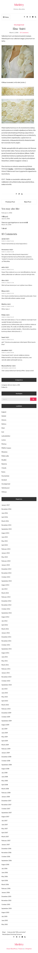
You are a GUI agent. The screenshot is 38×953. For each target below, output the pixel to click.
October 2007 (6, 808)
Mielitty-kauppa (6, 448)
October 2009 (6, 717)
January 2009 (6, 753)
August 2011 (5, 653)
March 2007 (5, 836)
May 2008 (5, 780)
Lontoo (4, 440)
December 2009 (6, 713)
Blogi (3, 932)
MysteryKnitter (7, 366)
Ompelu (4, 468)
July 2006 (4, 868)
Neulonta (4, 464)
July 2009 (4, 729)
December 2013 (6, 569)
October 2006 (6, 856)
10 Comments (24, 32)
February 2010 (6, 709)
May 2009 (5, 737)
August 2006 (5, 864)
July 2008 (4, 772)
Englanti (4, 412)
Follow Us (4, 387)
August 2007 (5, 816)
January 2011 (6, 673)
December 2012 (6, 601)
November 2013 (6, 573)
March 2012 (5, 629)
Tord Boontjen (30, 169)
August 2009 (5, 725)
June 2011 (5, 657)
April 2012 (5, 625)
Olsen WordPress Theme (14, 949)
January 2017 (6, 505)
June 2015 (5, 537)
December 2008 (6, 757)
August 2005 (5, 912)
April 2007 (5, 832)
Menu (6, 17)
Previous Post (10, 202)
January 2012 (6, 633)
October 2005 (6, 904)
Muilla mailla (5, 456)
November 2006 (6, 852)
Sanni (3, 337)
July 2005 (4, 916)
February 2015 (6, 549)
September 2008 (7, 764)
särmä (3, 239)
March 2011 (5, 665)
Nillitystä (5, 216)
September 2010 (7, 685)
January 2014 (6, 565)
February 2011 (6, 669)
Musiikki (4, 460)
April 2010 (5, 701)
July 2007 (4, 820)
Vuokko (10, 169)
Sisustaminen (5, 476)
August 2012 (5, 617)
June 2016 (5, 513)
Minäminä (4, 452)
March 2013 (5, 593)
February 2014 (6, 561)
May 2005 (5, 924)
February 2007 (6, 840)
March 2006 (5, 884)
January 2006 (6, 892)
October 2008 (6, 760)
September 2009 (7, 721)
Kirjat (3, 428)
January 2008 (6, 796)
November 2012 (6, 605)
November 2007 (6, 804)
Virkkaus (4, 492)
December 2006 (6, 848)
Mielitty (19, 4)
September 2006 (7, 860)
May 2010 (5, 697)
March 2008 (5, 788)
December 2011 (6, 637)
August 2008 (5, 768)
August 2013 (5, 585)
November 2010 (6, 677)
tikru (3, 280)
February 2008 (6, 792)
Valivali (4, 228)
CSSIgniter (28, 949)
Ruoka (3, 472)
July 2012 (4, 621)
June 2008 (5, 776)
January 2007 (6, 844)
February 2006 (6, 888)
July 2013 (4, 589)
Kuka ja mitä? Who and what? (16, 932)
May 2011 (5, 661)
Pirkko (4, 315)
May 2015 (5, 541)
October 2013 (6, 577)
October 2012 (6, 609)
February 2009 (6, 749)
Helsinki (4, 416)
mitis (3, 267)
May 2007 (5, 828)
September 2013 (7, 581)
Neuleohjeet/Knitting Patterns (12, 934)
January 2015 (6, 553)
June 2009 (5, 733)
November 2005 (6, 900)
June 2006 (5, 872)
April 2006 (5, 880)
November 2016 (6, 509)
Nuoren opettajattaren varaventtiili (15, 222)
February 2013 (6, 597)
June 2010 (5, 693)
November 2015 (6, 525)
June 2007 (5, 824)
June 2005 (5, 920)
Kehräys (4, 424)
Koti (3, 432)
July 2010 (4, 689)
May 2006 (5, 876)
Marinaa (4, 444)
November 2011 (6, 641)
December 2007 (6, 800)
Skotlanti (4, 480)
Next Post (27, 202)
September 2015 (7, 529)
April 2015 (5, 545)
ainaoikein (5, 350)
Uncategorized (19, 25)
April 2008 (5, 784)
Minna (3, 291)
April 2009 (5, 741)
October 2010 (6, 681)
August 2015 (5, 533)
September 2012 (7, 613)
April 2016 (5, 517)
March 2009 (5, 745)
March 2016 (5, 521)
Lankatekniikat (6, 436)
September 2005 (7, 908)
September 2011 (7, 649)
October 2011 (6, 645)
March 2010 (5, 705)
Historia (4, 420)
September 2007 (7, 812)
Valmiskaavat (5, 488)
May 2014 (5, 557)
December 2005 (6, 896)
